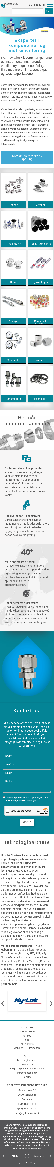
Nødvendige (39, 1156)
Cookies (27, 1076)
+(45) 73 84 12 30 (27, 1108)
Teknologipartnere (27, 1060)
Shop (27, 1056)
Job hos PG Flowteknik (27, 1047)
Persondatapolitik (27, 1072)
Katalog (27, 1035)
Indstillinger (27, 1161)
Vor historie (27, 1043)
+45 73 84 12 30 (27, 746)
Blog (27, 1039)
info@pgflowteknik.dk (17, 742)
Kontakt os (27, 1027)
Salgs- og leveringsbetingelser (27, 1068)
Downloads (27, 1064)
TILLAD (15, 1156)
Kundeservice (27, 1031)
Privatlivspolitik (14, 797)
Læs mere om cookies (30, 1147)
